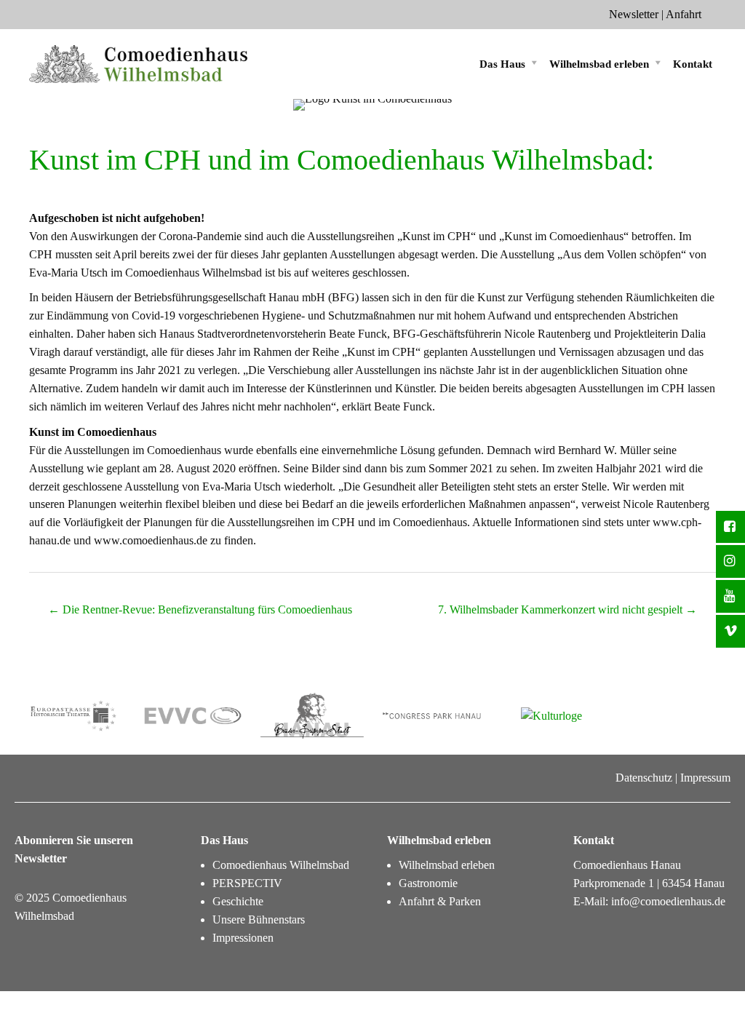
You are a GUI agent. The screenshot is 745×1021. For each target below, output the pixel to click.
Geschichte (237, 901)
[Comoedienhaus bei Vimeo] (730, 631)
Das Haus (502, 64)
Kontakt (692, 64)
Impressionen (243, 937)
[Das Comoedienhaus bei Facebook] (730, 527)
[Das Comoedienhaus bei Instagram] (730, 561)
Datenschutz (643, 777)
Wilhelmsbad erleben (599, 64)
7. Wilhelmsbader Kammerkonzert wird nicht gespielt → (567, 609)
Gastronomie (428, 883)
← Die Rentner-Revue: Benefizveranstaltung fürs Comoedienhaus (200, 609)
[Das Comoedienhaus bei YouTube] (730, 596)
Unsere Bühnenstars (258, 919)
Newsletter (633, 14)
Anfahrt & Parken (440, 901)
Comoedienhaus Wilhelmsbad (280, 865)
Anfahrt (683, 14)
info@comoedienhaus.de (668, 901)
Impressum (705, 777)
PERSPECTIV (247, 883)
